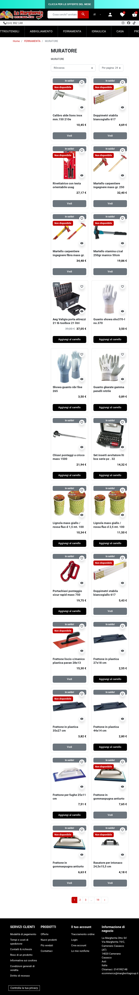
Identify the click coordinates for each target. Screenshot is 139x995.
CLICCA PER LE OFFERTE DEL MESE (69, 4)
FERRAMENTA (32, 41)
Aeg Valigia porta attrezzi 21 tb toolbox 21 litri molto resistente (69, 323)
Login (74, 939)
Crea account (78, 945)
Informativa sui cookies (23, 960)
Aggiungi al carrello (69, 339)
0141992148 (120, 969)
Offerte (44, 934)
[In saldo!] (69, 434)
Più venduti (47, 945)
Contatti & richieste (21, 949)
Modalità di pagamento (23, 934)
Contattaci (47, 951)
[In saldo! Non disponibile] (69, 94)
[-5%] (69, 298)
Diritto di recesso (20, 975)
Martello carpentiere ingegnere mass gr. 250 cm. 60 (108, 187)
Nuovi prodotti (49, 939)
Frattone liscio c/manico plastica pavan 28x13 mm (69, 662)
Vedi (69, 135)
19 (97, 899)
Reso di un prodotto (21, 954)
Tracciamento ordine (83, 934)
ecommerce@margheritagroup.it (120, 973)
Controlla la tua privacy (24, 988)
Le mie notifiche (80, 951)
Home (16, 41)
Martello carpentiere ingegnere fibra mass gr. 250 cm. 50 (68, 255)
